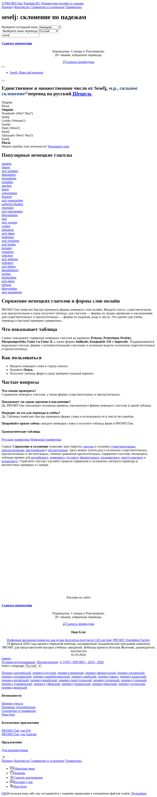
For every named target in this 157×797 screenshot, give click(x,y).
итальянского (110, 457)
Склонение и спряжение (19, 711)
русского (72, 457)
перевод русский (44, 673)
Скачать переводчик (17, 43)
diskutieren (9, 174)
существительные (123, 446)
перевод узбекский (47, 684)
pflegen (6, 285)
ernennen (7, 208)
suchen (6, 274)
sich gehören (10, 259)
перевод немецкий (71, 673)
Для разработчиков (15, 750)
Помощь (19, 773)
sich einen (8, 281)
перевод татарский (106, 680)
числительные (58, 450)
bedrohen (8, 237)
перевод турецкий (133, 680)
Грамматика (73, 7)
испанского (10, 461)
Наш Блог (20, 786)
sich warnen (9, 222)
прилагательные (13, 450)
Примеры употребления (18, 707)
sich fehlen (9, 266)
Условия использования (18, 662)
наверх (6, 658)
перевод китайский (15, 680)
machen (7, 185)
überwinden (9, 288)
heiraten (7, 248)
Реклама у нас (23, 782)
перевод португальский (75, 680)
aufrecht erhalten (12, 204)
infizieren (8, 230)
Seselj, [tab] (26, 72)
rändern (6, 163)
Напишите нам (58, 146)
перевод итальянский (16, 676)
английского (39, 457)
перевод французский (100, 673)
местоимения (35, 450)
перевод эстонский (131, 684)
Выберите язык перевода (20, 31)
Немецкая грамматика (45, 439)
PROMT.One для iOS (16, 730)
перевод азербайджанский (51, 676)
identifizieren (10, 270)
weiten (6, 226)
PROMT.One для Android (19, 734)
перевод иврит (108, 676)
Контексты (21, 7)
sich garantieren (12, 292)
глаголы (88, 446)
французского (89, 457)
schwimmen (9, 193)
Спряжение (47, 7)
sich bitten (8, 233)
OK (4, 793)
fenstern (7, 196)
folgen (6, 167)
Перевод (7, 7)
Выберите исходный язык (20, 27)
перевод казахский (133, 676)
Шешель (81, 93)
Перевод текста (12, 703)
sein (4, 219)
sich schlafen (10, 171)
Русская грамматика (16, 439)
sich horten (9, 244)
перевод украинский (76, 684)
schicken (7, 255)
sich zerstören (10, 241)
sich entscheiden (12, 211)
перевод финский (104, 684)
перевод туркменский (17, 684)
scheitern (7, 263)
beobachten (9, 277)
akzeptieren (9, 178)
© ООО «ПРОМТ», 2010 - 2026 (82, 662)
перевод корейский (43, 680)
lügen (5, 189)
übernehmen (10, 215)
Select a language (13, 665)
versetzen (8, 252)
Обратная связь (24, 768)
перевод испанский (131, 673)
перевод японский (14, 687)
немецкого (57, 457)
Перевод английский (16, 673)
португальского (132, 457)
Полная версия (47, 662)
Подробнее (139, 793)
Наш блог (8, 714)
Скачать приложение (28, 777)
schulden (7, 182)
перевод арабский (83, 676)
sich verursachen (12, 200)
